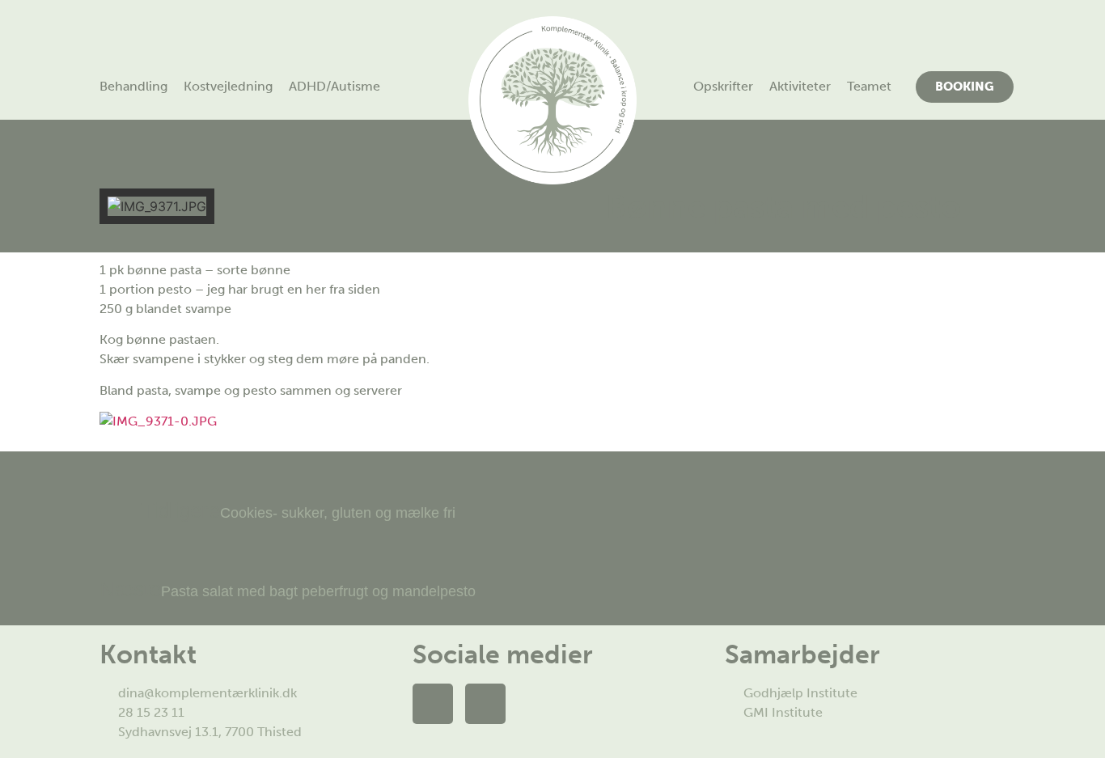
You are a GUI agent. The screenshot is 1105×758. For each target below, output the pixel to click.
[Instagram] (485, 704)
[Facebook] (433, 704)
